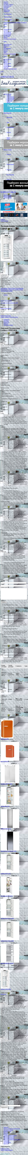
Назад (5, 26)
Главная (6, 1)
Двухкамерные (7, 32)
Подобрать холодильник (10, 38)
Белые (14, 288)
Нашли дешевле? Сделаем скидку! (9, 317)
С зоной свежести (18, 289)
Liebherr (6, 62)
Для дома (6, 64)
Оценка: (3, 600)
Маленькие (6, 45)
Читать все (3, 994)
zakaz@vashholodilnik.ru (7, 1150)
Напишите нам (7, 6)
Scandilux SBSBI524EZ (6, 783)
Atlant (5, 52)
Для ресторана (7, 63)
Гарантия (6, 3)
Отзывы (6, 8)
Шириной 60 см (5, 289)
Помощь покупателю (9, 1136)
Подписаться (4, 1107)
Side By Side (7, 36)
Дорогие (10, 288)
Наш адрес (6, 7)
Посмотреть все (8, 29)
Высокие (11, 289)
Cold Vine (6, 67)
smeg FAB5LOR (5, 761)
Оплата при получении (6, 300)
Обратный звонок (5, 88)
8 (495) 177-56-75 (7, 76)
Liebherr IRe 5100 (5, 806)
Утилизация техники (9, 1138)
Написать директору (5, 1153)
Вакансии (6, 1143)
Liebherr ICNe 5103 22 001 (7, 940)
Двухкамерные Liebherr (6, 291)
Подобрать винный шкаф (10, 68)
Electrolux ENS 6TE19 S (7, 896)
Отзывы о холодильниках (10, 1135)
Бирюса (5, 51)
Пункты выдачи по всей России (12, 1128)
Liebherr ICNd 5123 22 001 (7, 918)
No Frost (6, 30)
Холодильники (7, 14)
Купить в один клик (6, 315)
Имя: (2, 581)
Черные (5, 37)
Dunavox (6, 60)
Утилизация (7, 10)
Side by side (9, 101)
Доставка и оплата (8, 4)
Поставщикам (7, 1142)
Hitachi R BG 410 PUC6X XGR (8, 851)
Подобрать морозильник (10, 53)
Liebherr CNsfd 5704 (6, 828)
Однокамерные (7, 33)
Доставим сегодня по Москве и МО (9, 302)
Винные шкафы (8, 19)
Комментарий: (5, 587)
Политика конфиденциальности (12, 1139)
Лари (5, 47)
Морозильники (8, 16)
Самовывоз (6, 11)
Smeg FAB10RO (5, 739)
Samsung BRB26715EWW (7, 963)
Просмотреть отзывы (6, 308)
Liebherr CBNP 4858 (6, 989)
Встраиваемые (7, 34)
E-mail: (2, 584)
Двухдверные (4, 288)
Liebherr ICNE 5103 (5, 873)
